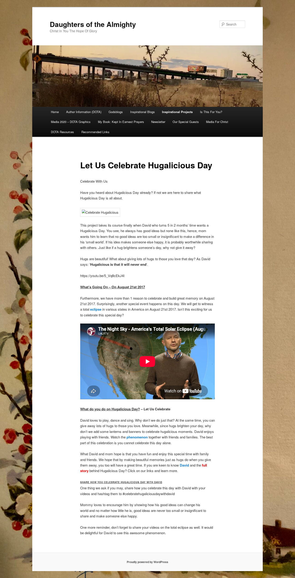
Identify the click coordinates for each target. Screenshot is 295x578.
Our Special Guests (186, 122)
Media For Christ (217, 122)
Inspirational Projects (177, 112)
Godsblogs (116, 112)
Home (55, 112)
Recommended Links (95, 132)
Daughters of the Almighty (93, 24)
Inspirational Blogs (142, 112)
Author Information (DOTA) (83, 112)
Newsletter (158, 122)
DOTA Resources (62, 132)
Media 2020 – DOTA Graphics (71, 122)
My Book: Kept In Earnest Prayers (121, 122)
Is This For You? (211, 112)
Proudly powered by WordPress (147, 562)
